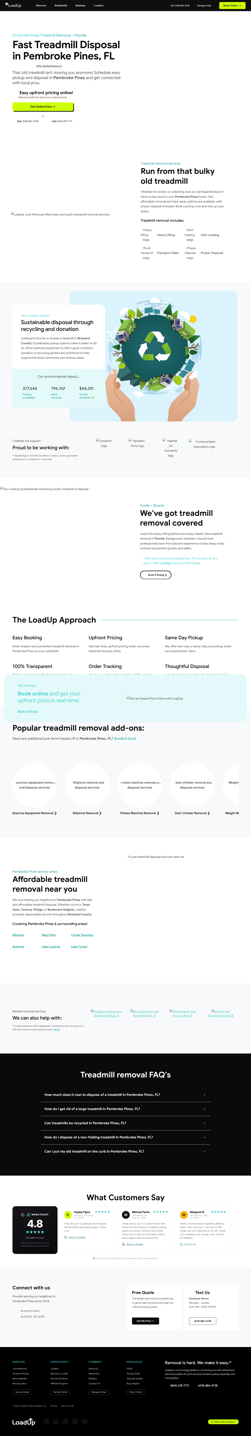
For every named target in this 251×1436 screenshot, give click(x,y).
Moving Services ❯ (220, 1015)
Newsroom (94, 1373)
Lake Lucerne (51, 947)
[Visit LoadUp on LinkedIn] (84, 1422)
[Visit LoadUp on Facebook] (46, 1422)
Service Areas (22, 1392)
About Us (93, 1368)
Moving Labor (19, 1383)
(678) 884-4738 (202, 1321)
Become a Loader (59, 1373)
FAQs (129, 1368)
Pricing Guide (133, 1373)
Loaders (98, 5)
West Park (49, 935)
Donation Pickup (20, 1373)
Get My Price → (145, 1320)
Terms (57, 1029)
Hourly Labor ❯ (182, 1015)
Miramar (18, 935)
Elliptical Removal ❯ (87, 813)
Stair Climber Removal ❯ (192, 813)
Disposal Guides (135, 1378)
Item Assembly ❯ (144, 1015)
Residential (61, 5)
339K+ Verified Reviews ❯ (49, 66)
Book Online (232, 5)
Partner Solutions (59, 1378)
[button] (125, 1095)
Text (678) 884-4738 (179, 5)
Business (80, 5)
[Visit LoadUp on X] (65, 1422)
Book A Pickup (28, 711)
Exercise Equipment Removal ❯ (34, 813)
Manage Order (204, 5)
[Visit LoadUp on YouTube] (75, 1422)
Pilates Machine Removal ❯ (139, 813)
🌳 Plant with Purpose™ (223, 1421)
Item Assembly (19, 1378)
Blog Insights (133, 1383)
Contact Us (94, 1383)
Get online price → (42, 106)
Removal (41, 5)
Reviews (93, 1378)
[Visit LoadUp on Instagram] (56, 1422)
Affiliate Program (59, 1383)
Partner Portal (60, 1392)
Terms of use (67, 1405)
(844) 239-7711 (179, 1385)
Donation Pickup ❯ (106, 1015)
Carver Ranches (82, 935)
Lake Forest (79, 947)
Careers (55, 1368)
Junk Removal (19, 1368)
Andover (18, 947)
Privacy (54, 1405)
